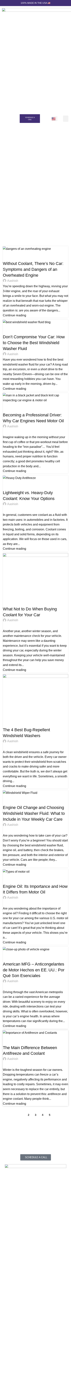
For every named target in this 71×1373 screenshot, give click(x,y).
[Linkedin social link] (21, 1350)
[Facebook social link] (7, 1350)
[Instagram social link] (14, 1350)
